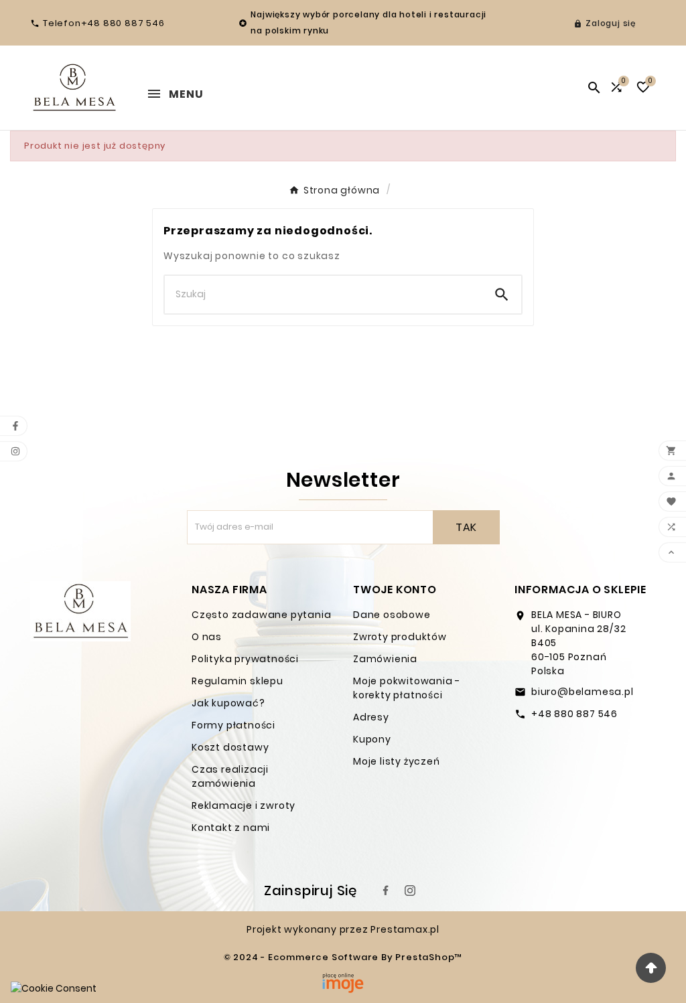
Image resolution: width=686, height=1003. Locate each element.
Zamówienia (385, 659)
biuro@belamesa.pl (582, 691)
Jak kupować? (228, 703)
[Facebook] (386, 890)
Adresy (371, 717)
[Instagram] (410, 890)
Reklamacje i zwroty (243, 805)
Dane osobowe (392, 614)
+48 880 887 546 (574, 713)
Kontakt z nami (231, 827)
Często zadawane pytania (261, 614)
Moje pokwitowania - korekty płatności (406, 688)
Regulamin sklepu (237, 681)
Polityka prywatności (245, 659)
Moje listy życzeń (396, 761)
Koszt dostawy (230, 747)
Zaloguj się (611, 23)
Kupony (372, 739)
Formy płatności (233, 725)
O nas (207, 636)
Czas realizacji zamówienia (230, 776)
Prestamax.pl (404, 929)
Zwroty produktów (400, 636)
